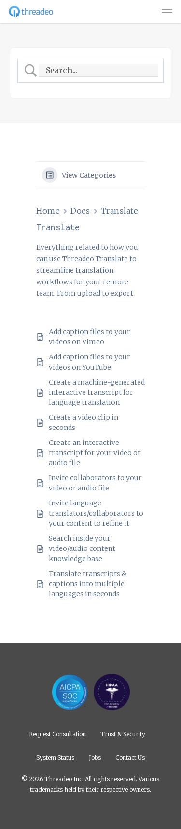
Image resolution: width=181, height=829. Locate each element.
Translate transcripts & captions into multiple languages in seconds (87, 583)
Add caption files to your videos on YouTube (89, 362)
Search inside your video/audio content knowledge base (82, 548)
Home (48, 211)
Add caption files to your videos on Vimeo (89, 336)
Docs (80, 211)
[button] (167, 11)
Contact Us (130, 757)
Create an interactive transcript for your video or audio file (95, 452)
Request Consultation (57, 733)
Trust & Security (122, 733)
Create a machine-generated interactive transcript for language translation (97, 392)
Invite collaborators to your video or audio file (95, 483)
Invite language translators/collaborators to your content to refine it (96, 513)
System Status (55, 757)
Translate (120, 211)
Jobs (95, 757)
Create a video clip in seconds (83, 422)
